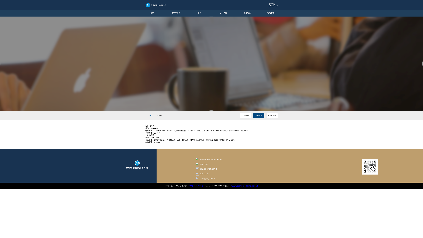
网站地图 (255, 186)
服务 (199, 13)
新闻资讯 (247, 13)
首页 (152, 13)
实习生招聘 (272, 115)
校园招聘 (245, 115)
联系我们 (271, 13)
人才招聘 (223, 13)
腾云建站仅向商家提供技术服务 (241, 186)
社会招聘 (259, 115)
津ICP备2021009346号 (195, 186)
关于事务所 (175, 13)
